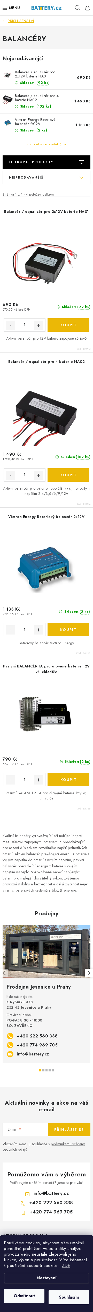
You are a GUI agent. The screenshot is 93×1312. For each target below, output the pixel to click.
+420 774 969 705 (37, 1045)
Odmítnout (24, 1296)
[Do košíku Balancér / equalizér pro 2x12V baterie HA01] (68, 325)
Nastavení (47, 1278)
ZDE (66, 1266)
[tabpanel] (46, 994)
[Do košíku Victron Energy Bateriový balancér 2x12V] (68, 629)
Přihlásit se (69, 1129)
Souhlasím (69, 1297)
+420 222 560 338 (37, 1036)
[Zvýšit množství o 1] (38, 325)
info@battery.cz (33, 1054)
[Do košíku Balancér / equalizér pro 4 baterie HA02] (68, 475)
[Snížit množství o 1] (10, 325)
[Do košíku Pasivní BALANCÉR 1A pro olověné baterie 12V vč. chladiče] (68, 779)
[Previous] (4, 973)
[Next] (89, 973)
